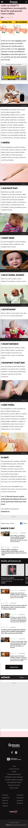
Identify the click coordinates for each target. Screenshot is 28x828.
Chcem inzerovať (14, 769)
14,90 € (3, 583)
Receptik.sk (5, 798)
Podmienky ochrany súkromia (14, 777)
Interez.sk (5, 795)
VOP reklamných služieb (14, 782)
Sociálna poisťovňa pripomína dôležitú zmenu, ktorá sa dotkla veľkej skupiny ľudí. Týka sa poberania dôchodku (13, 631)
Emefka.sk (20, 803)
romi (2, 17)
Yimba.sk (5, 806)
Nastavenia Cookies (14, 785)
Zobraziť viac (14, 667)
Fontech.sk (20, 795)
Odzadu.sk (20, 800)
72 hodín (21, 677)
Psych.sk (5, 803)
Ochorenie (5, 54)
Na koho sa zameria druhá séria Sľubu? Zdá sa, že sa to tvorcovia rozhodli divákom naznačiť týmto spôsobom (18, 619)
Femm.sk (5, 800)
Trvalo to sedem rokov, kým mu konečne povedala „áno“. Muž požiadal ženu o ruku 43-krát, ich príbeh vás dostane (18, 644)
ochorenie (21, 49)
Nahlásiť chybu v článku (7, 523)
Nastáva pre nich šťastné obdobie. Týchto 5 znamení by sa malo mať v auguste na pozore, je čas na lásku (18, 595)
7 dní (26, 677)
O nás (14, 766)
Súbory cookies (14, 788)
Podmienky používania (14, 774)
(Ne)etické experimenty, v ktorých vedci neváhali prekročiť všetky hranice (12, 580)
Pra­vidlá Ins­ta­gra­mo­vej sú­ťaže (14, 780)
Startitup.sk (20, 798)
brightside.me (5, 511)
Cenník (14, 771)
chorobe (18, 41)
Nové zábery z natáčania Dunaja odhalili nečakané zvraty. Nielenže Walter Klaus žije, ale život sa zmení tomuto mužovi (18, 538)
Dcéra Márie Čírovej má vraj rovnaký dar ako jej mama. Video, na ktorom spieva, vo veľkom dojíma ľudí (14, 607)
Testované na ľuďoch (7, 578)
